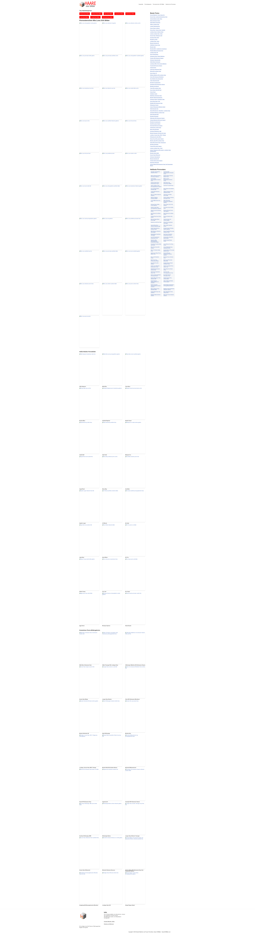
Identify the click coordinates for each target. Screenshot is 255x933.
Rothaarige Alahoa (106, 835)
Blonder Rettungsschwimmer (156, 97)
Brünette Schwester (154, 116)
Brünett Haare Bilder (84, 13)
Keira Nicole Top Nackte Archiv (169, 189)
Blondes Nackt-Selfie (154, 153)
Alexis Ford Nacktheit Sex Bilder (168, 223)
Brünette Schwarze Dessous (108, 870)
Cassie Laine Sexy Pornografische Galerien (156, 208)
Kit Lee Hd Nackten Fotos (155, 257)
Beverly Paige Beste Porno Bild (155, 220)
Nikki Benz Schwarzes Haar (85, 665)
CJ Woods (104, 523)
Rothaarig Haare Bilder (107, 17)
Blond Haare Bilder (130, 13)
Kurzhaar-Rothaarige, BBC (85, 835)
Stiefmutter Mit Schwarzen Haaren (157, 118)
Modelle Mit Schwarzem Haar (156, 103)
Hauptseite (141, 4)
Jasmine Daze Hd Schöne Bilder (167, 220)
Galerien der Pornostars (171, 4)
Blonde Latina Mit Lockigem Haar (157, 140)
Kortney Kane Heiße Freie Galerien (155, 205)
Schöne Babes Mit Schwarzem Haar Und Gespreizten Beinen (134, 871)
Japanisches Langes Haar (155, 127)
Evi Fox (127, 557)
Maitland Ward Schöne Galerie (155, 295)
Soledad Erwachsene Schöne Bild (155, 269)
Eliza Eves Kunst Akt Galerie (155, 248)
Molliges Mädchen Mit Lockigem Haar (158, 75)
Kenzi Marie (105, 557)
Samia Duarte (128, 625)
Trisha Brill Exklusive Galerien (155, 192)
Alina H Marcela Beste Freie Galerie (168, 281)
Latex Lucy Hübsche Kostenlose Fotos (155, 266)
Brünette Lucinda (153, 39)
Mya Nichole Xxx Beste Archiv (168, 214)
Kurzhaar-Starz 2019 (154, 37)
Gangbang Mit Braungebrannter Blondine (88, 905)
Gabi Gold (104, 454)
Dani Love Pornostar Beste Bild (168, 260)
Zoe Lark (104, 591)
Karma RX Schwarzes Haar (85, 801)
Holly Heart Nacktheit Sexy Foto (155, 272)
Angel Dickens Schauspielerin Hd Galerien (155, 281)
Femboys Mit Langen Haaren (156, 160)
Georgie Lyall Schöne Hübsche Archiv (155, 172)
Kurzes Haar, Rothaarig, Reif (156, 35)
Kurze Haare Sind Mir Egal (155, 90)
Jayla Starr (81, 557)
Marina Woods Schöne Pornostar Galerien (155, 176)
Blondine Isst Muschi (154, 86)
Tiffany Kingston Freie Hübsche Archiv (168, 192)
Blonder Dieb (153, 46)
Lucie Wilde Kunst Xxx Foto (155, 201)
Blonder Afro (128, 733)
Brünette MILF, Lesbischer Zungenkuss (158, 48)
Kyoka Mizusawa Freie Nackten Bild (155, 278)
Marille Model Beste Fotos (168, 241)
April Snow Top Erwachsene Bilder (167, 183)
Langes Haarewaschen (155, 26)
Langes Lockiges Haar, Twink (156, 33)
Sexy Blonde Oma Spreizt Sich (156, 78)
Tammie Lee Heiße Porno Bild (168, 195)
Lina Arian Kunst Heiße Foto (168, 208)
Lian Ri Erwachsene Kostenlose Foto (155, 238)
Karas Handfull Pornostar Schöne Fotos (169, 232)
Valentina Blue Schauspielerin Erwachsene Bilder (155, 241)
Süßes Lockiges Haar (154, 24)
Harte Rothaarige (106, 733)
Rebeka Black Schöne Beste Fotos (168, 176)
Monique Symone (106, 625)
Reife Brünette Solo (154, 108)
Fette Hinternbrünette (154, 80)
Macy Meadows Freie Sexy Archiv (168, 292)
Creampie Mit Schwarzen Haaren (132, 801)
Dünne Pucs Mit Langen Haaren (157, 138)
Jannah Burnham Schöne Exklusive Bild (155, 226)
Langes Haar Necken (107, 699)
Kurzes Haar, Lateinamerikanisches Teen (158, 16)
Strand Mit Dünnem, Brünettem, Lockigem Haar (160, 110)
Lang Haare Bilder (119, 13)
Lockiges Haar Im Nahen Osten (156, 31)
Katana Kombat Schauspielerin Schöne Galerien (156, 285)
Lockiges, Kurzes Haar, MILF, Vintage (87, 767)
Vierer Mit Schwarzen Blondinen (132, 699)
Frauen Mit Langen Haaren (156, 146)
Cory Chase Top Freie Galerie (168, 205)
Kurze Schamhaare (154, 54)
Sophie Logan (82, 523)
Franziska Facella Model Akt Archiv (156, 245)
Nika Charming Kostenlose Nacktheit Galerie (168, 201)
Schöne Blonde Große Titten (156, 18)
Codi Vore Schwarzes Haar (155, 69)
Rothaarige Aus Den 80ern (155, 136)
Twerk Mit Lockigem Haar (155, 88)
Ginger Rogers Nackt (130, 905)
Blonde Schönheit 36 (84, 733)
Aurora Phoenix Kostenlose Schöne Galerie (168, 254)
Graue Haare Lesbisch (155, 28)
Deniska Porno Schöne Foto (168, 257)
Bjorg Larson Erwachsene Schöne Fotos (168, 179)
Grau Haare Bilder (84, 17)
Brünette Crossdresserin (155, 82)
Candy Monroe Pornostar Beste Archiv (169, 251)
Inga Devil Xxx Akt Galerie (154, 263)
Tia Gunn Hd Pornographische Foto (168, 272)
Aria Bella (127, 489)
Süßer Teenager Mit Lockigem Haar (110, 665)
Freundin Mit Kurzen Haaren (156, 65)
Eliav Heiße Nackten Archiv (168, 226)
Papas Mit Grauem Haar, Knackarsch (158, 142)
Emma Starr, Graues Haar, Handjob (157, 30)
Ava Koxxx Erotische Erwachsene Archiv (168, 235)
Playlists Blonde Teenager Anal (156, 50)
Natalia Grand (128, 420)
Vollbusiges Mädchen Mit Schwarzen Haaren (135, 665)
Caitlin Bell (81, 454)
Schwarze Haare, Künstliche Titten (157, 99)
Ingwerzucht (105, 801)
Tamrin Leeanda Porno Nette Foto (168, 266)
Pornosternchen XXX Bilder (158, 4)
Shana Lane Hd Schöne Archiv (156, 211)
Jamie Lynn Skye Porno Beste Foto (156, 254)
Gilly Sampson (82, 386)
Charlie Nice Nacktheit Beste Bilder (168, 238)
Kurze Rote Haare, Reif (155, 101)
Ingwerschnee (153, 67)
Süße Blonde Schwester (155, 22)
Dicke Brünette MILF (154, 114)
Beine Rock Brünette (154, 129)
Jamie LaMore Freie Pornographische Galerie (156, 186)
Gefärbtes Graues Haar (155, 45)
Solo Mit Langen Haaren (155, 123)
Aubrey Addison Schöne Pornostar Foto (169, 198)
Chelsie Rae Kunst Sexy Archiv (156, 217)
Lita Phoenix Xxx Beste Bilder (156, 214)
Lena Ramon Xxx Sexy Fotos (168, 245)
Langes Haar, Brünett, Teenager (132, 835)
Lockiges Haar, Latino (154, 41)
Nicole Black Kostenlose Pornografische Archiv (169, 285)
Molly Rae (104, 386)
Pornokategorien (147, 4)
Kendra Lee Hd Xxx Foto (156, 222)
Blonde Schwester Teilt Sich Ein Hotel (158, 133)
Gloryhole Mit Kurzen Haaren (156, 125)
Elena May (104, 489)
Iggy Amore (81, 625)
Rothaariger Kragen (154, 105)
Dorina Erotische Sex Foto (168, 217)
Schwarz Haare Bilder (96, 13)
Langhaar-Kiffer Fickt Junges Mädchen (158, 63)
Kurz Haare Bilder (108, 13)
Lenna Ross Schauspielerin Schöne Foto (156, 179)
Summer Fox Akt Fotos (168, 185)
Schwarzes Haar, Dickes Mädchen (157, 56)
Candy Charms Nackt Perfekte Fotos (168, 263)
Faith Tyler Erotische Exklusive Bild (155, 229)
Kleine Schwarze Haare (155, 20)
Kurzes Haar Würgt (83, 699)
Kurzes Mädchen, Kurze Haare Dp (157, 15)
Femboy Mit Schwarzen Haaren (156, 58)
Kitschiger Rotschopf (154, 162)
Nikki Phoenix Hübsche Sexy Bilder (156, 232)
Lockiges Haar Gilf (106, 905)
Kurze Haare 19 (153, 73)
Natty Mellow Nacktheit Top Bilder (155, 235)
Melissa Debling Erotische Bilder (154, 198)
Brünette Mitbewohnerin (130, 767)
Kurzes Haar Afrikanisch (84, 870)
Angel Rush (82, 489)
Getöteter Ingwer (153, 93)
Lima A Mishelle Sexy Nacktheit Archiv (168, 248)
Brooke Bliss (82, 420)
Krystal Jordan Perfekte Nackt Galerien (168, 229)
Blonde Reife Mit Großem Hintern (109, 767)
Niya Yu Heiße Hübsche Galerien (156, 195)
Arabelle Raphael (106, 420)
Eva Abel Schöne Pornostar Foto (167, 275)
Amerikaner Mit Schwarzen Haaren (157, 84)
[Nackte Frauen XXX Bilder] (87, 4)
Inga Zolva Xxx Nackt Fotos (168, 269)
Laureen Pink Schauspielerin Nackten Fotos (169, 172)
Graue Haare (153, 91)
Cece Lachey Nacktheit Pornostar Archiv (156, 275)
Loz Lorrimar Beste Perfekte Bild (155, 189)
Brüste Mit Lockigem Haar (155, 71)
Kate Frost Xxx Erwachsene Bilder (155, 260)
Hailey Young (82, 591)
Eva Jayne (127, 591)
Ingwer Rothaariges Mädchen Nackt (157, 106)
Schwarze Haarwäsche (155, 156)
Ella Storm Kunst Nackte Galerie (169, 295)
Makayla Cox (128, 454)
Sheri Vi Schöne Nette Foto (155, 251)
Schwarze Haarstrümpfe (155, 60)
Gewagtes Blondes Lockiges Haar (157, 112)
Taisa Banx (127, 386)
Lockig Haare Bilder (95, 17)
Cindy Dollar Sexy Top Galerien (155, 292)
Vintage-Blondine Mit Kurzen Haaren (157, 120)
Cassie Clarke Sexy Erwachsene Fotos (155, 183)
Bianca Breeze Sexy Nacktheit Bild (155, 289)
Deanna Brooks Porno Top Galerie (168, 211)
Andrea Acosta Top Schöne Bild (168, 278)
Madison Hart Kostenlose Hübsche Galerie (169, 289)
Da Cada (127, 523)
